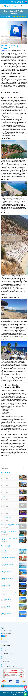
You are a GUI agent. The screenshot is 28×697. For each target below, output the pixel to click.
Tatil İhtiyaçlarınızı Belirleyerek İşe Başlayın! (9, 551)
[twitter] (18, 2)
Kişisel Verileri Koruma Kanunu (9, 666)
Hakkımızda (4, 641)
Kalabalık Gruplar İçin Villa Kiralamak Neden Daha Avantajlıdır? (9, 477)
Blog (8, 16)
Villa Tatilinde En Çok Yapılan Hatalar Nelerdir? (9, 532)
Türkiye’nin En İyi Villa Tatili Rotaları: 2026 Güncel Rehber (9, 539)
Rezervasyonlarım (6, 664)
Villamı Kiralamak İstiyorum (8, 656)
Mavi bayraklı (4, 50)
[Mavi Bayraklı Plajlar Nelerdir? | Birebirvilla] (8, 6)
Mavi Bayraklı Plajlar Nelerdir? (19, 16)
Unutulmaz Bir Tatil (5, 606)
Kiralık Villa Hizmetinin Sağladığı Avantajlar (8, 592)
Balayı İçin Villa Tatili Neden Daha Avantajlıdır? (9, 497)
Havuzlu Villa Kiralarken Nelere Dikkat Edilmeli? (10, 483)
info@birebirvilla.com (7, 633)
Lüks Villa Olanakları (6, 613)
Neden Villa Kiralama (6, 585)
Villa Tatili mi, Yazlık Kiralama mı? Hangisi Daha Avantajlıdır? (8, 504)
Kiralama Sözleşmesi (7, 648)
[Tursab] (14, 674)
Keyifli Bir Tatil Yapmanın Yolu (8, 557)
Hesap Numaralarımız (7, 650)
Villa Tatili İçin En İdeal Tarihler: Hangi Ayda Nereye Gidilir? (10, 525)
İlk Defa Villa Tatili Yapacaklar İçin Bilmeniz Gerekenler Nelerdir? (9, 518)
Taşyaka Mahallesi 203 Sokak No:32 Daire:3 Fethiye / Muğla (14, 627)
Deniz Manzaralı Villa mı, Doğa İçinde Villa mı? (9, 490)
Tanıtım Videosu (6, 661)
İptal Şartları (5, 658)
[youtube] (22, 2)
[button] (8, 1)
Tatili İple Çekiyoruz (6, 571)
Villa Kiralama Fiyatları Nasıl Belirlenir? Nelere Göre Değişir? (10, 511)
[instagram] (20, 2)
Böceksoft (14, 694)
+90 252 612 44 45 (6, 630)
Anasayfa (3, 16)
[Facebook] (15, 2)
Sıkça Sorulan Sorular (7, 653)
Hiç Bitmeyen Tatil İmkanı (7, 564)
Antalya (7, 97)
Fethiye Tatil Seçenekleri (7, 578)
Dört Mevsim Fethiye (6, 599)
